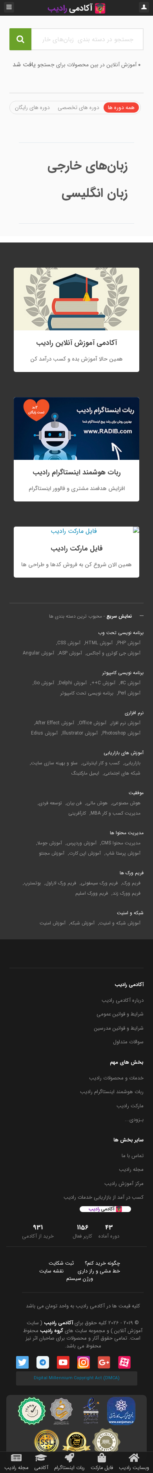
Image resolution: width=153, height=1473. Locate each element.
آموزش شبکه (82, 923)
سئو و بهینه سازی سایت (54, 763)
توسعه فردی (50, 803)
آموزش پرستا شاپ (123, 853)
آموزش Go (44, 683)
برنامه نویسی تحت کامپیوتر (86, 693)
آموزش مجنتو (51, 853)
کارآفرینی (77, 813)
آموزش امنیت (53, 923)
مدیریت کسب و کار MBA (115, 813)
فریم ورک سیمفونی (99, 883)
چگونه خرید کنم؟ (102, 1263)
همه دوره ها (121, 107)
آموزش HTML (99, 643)
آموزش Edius (44, 733)
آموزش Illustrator (80, 733)
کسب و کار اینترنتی (101, 763)
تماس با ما (133, 1156)
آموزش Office (92, 723)
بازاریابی (132, 763)
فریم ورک (131, 883)
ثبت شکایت (61, 1263)
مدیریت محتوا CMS (120, 843)
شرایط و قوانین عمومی (120, 1014)
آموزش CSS (68, 643)
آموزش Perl (129, 693)
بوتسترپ (32, 883)
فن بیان (74, 803)
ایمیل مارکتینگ (85, 773)
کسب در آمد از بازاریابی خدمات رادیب (104, 1197)
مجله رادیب (131, 1170)
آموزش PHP (128, 643)
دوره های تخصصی (78, 107)
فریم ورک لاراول (61, 883)
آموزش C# (130, 683)
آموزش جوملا (49, 843)
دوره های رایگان (32, 107)
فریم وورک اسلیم (91, 893)
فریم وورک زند (126, 893)
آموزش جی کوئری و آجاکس (113, 653)
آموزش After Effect (54, 723)
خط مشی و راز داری (99, 1271)
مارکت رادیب (130, 1106)
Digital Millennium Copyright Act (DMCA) (77, 1378)
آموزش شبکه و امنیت (119, 923)
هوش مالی (96, 803)
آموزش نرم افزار (125, 723)
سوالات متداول (128, 1042)
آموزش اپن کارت (85, 853)
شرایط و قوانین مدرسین (119, 1028)
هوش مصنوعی (126, 803)
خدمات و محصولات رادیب (116, 1078)
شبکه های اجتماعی (122, 773)
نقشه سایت (51, 1271)
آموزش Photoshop (121, 733)
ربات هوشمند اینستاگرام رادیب (112, 1092)
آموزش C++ (103, 683)
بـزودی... (134, 1120)
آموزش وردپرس (82, 843)
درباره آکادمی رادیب (123, 1000)
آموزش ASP (70, 653)
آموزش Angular (38, 653)
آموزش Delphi (73, 683)
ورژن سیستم (79, 1279)
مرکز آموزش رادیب (124, 1184)
